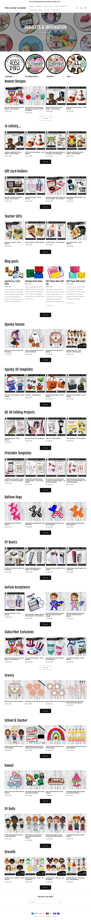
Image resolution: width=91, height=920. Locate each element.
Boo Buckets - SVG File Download (33, 395)
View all (45, 118)
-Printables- (50, 76)
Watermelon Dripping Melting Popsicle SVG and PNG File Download (75, 792)
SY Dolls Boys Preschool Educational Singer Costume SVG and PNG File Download (33, 836)
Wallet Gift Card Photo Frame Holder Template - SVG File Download (13, 198)
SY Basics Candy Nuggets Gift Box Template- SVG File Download (33, 569)
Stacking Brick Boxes (34, 281)
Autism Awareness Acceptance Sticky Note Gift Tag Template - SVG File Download (35, 615)
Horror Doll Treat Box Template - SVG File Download (14, 395)
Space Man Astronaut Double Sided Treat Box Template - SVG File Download (55, 153)
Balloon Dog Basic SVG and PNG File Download (13, 523)
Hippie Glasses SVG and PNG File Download (56, 701)
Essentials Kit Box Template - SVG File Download (75, 658)
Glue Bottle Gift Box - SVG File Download (55, 242)
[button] (77, 8)
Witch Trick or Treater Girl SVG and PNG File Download (14, 351)
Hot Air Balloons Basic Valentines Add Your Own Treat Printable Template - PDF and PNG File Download (55, 480)
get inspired (45, 37)
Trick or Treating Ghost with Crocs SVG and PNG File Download (34, 351)
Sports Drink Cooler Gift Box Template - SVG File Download (55, 658)
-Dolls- (68, 76)
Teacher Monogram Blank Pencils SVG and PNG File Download (76, 747)
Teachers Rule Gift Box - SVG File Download (74, 243)
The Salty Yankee (42, 916)
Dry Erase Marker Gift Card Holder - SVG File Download (75, 198)
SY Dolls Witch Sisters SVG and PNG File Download (75, 835)
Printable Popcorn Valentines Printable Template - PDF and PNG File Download (14, 479)
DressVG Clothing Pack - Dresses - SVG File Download (34, 878)
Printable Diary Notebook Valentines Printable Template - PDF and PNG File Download (34, 480)
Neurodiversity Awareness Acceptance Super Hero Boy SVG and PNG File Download (55, 615)
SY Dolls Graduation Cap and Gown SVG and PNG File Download (14, 835)
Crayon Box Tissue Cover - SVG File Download (13, 243)
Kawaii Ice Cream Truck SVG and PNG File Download (14, 792)
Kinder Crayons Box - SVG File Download (34, 242)
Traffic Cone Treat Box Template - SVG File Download (76, 108)
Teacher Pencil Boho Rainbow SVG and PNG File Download (55, 747)
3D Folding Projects (31, 76)
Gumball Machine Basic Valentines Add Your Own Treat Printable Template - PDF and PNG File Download (76, 480)
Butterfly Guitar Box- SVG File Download (34, 438)
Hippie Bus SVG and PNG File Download (14, 701)
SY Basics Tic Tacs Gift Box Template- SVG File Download (14, 569)
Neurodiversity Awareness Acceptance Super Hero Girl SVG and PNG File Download (75, 615)
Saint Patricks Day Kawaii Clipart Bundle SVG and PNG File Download (35, 792)
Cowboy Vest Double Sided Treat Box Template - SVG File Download (74, 153)
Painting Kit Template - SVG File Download (12, 439)
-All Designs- (9, 76)
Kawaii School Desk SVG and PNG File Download (54, 792)
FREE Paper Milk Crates (75, 281)
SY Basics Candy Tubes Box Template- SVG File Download (76, 569)
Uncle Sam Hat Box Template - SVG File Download (34, 658)
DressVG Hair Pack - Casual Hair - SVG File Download (15, 878)
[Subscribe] (60, 902)
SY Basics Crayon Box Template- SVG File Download (55, 569)
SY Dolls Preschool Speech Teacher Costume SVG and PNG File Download (54, 835)
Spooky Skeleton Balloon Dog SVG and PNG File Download (35, 523)
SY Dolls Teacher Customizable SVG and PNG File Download (14, 747)
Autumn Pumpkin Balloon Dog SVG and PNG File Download (75, 523)
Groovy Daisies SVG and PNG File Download (35, 701)
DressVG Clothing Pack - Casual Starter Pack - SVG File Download (75, 878)
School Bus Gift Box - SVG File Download (75, 438)
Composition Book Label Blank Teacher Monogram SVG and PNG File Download (34, 747)
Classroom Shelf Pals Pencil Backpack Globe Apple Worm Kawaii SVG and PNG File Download (34, 109)
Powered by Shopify (52, 916)
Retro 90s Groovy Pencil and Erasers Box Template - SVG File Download (14, 108)
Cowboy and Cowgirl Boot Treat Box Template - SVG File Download (54, 108)
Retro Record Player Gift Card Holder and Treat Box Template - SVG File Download (55, 198)
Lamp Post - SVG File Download (53, 438)
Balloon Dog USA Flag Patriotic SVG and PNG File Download (55, 523)
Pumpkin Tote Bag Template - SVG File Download (55, 395)
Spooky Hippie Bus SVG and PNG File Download (54, 351)
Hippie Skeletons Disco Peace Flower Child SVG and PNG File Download (75, 702)
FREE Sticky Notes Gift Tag (55, 282)
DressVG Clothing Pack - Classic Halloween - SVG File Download (73, 351)
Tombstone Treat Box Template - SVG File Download (76, 395)
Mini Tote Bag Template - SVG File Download (33, 198)
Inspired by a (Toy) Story (12, 282)
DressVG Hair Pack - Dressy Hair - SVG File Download (55, 878)
